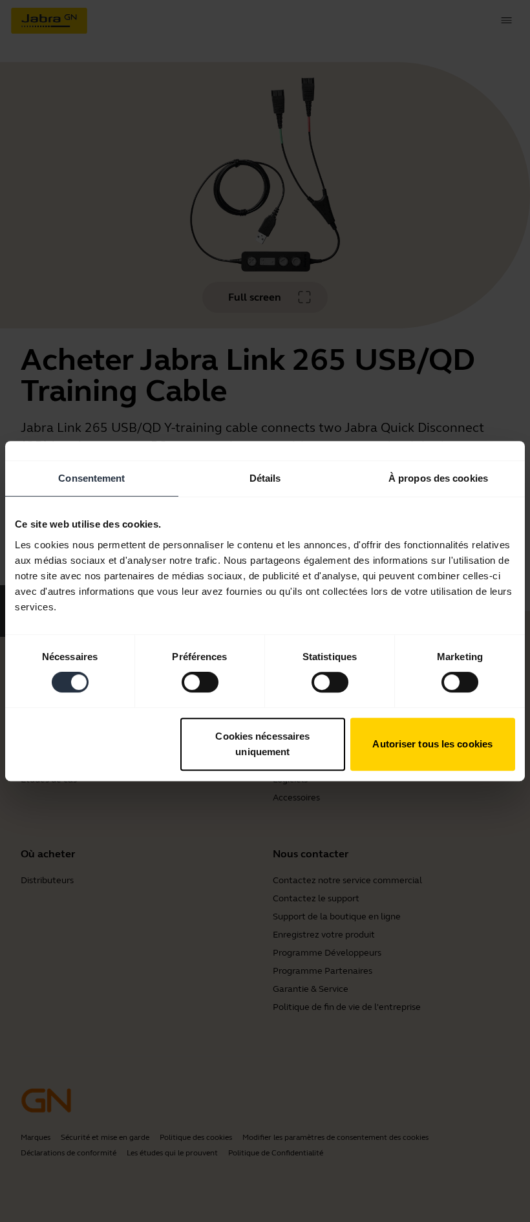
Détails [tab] (265, 478)
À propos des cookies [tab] (438, 478)
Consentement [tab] (91, 478)
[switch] (200, 682)
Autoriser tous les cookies (432, 743)
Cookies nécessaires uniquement (262, 744)
